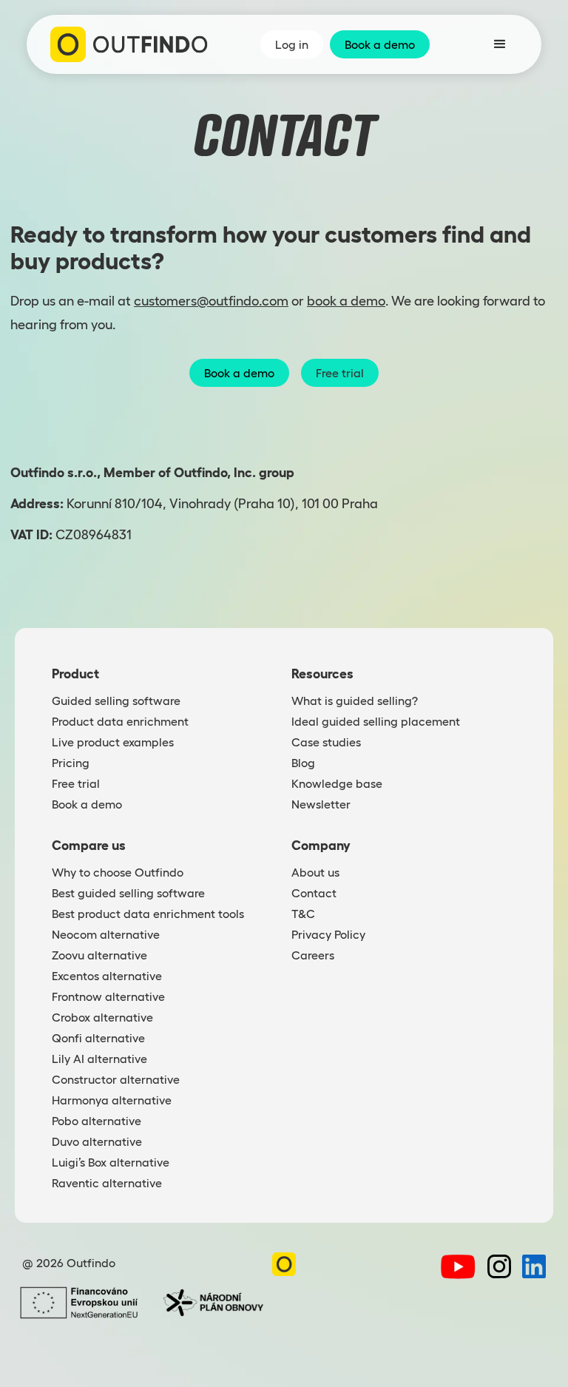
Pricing (70, 762)
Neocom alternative (106, 934)
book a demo (346, 301)
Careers (312, 955)
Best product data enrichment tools (148, 913)
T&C (303, 913)
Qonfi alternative (98, 1038)
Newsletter (321, 804)
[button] (500, 44)
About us (315, 872)
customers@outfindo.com (211, 301)
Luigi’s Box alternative (110, 1162)
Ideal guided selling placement (375, 721)
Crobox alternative (102, 1017)
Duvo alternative (97, 1141)
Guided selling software (116, 700)
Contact (314, 893)
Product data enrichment (120, 721)
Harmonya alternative (112, 1100)
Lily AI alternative (99, 1058)
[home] (129, 44)
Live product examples (113, 742)
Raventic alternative (107, 1182)
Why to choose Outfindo (117, 872)
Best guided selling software (128, 893)
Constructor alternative (116, 1079)
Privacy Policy (328, 934)
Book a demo (380, 44)
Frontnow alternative (108, 996)
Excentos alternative (107, 975)
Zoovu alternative (99, 955)
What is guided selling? (354, 700)
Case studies (326, 742)
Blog (303, 762)
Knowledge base (336, 783)
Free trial (340, 372)
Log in (291, 44)
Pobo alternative (96, 1120)
